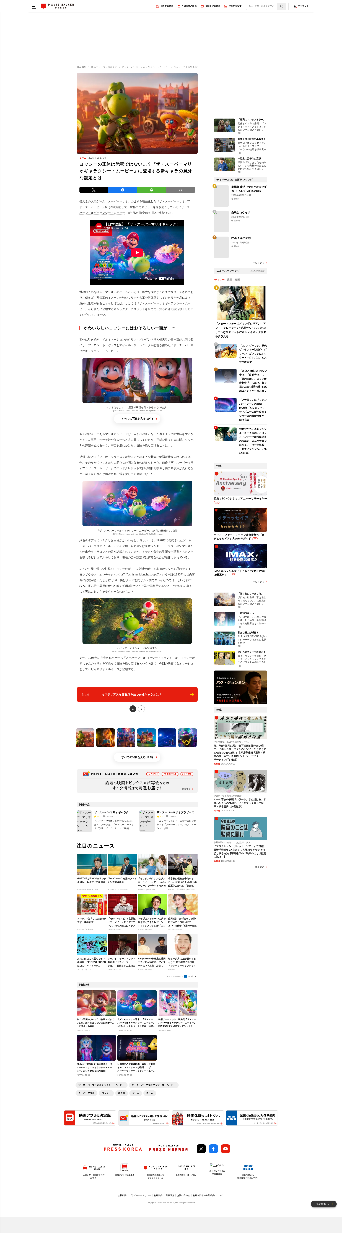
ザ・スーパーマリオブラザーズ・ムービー (154, 1085)
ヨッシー (106, 1093)
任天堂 (121, 1093)
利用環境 (169, 1195)
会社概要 (122, 1195)
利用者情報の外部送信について (208, 1195)
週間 (229, 279)
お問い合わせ (183, 1195)
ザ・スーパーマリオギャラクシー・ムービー (101, 1085)
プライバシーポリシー (140, 1195)
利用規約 (158, 1195)
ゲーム (135, 1093)
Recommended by (175, 976)
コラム (149, 1093)
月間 (237, 279)
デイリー (219, 279)
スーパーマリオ (86, 1093)
